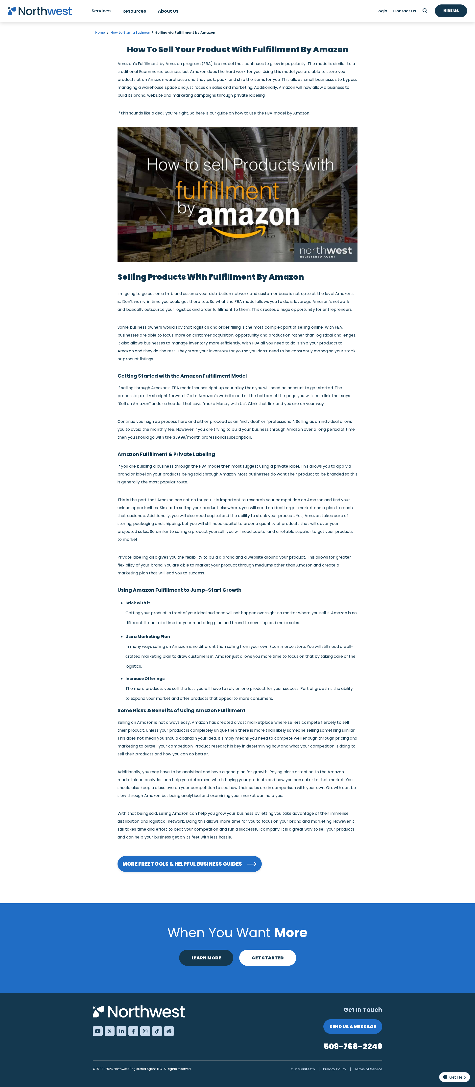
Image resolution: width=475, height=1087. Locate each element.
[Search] (425, 11)
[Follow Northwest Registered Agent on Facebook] (133, 1031)
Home (100, 32)
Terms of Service (368, 1069)
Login (382, 11)
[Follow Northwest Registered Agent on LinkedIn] (121, 1031)
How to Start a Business (130, 32)
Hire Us (451, 11)
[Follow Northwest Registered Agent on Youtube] (98, 1031)
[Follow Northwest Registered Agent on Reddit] (169, 1031)
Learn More (206, 958)
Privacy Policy (335, 1069)
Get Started (268, 958)
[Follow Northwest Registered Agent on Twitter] (110, 1031)
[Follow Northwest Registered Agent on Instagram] (145, 1031)
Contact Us (404, 11)
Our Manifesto (303, 1069)
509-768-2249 (353, 1046)
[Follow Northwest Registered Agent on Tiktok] (157, 1031)
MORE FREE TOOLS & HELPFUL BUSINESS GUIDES (182, 864)
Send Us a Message (353, 1026)
